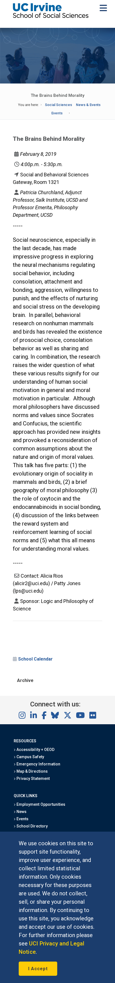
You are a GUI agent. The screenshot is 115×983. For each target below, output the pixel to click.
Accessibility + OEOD (35, 749)
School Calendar (35, 659)
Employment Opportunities (40, 804)
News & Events (88, 105)
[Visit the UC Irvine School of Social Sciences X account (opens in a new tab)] (67, 715)
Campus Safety (30, 757)
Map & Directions (31, 771)
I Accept (38, 968)
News (21, 811)
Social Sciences (58, 105)
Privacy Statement (33, 778)
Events (56, 113)
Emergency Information (38, 764)
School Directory (31, 826)
